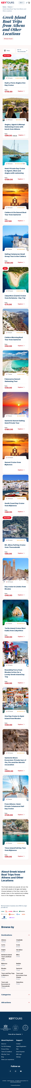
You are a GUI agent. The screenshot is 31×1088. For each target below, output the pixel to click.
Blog (2, 1057)
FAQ (17, 1049)
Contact (18, 1043)
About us (3, 1043)
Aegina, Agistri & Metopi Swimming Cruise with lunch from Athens (15, 127)
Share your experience (7, 1059)
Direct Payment (20, 1051)
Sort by (19, 49)
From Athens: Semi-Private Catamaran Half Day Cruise (14, 806)
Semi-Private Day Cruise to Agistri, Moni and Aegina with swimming (15, 171)
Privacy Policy (5, 1049)
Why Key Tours (5, 1054)
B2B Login (19, 1054)
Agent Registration (21, 1046)
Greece (10, 7)
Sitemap (18, 1057)
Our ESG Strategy (6, 1046)
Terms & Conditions (6, 1051)
